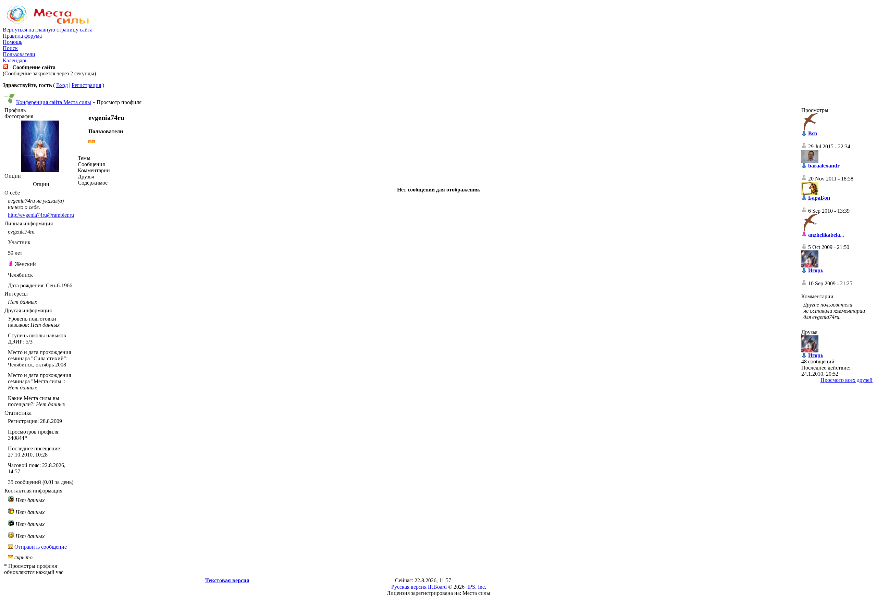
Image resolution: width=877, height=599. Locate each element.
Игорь (815, 270)
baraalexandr (824, 166)
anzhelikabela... (826, 235)
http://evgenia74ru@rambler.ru (41, 215)
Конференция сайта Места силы (53, 102)
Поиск (10, 48)
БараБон (819, 198)
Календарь (15, 60)
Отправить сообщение (40, 547)
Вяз (812, 133)
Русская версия (409, 587)
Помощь (12, 42)
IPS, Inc (476, 587)
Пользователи (19, 54)
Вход (62, 85)
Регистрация (86, 85)
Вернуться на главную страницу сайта (47, 30)
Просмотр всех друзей (846, 380)
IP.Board (437, 587)
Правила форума (22, 36)
